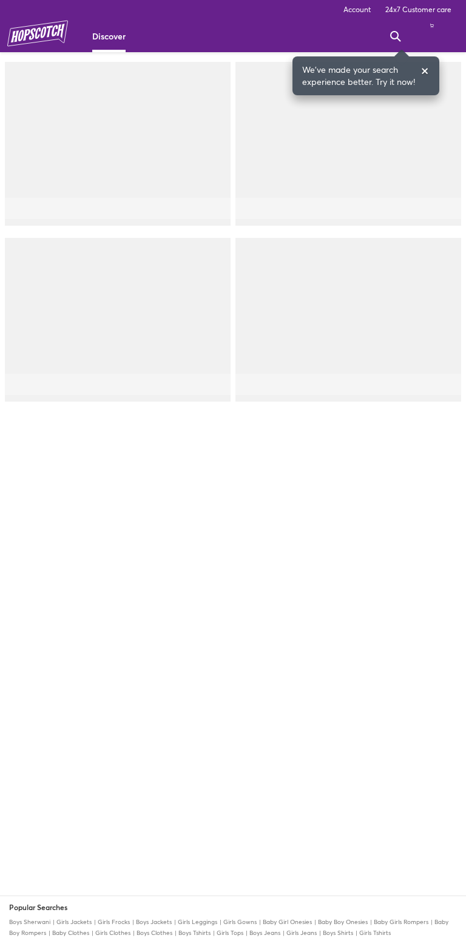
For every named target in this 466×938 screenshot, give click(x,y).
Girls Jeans (302, 933)
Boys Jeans (265, 933)
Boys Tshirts (194, 933)
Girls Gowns (239, 922)
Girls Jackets (74, 922)
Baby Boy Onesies (343, 922)
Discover (109, 36)
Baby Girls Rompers (401, 922)
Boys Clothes (154, 933)
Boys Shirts (338, 933)
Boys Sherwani (30, 922)
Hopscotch (37, 33)
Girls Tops (230, 933)
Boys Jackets (154, 922)
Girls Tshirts (374, 933)
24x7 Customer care (418, 9)
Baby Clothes (70, 933)
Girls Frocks (114, 922)
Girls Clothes (112, 933)
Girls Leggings (197, 922)
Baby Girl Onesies (287, 922)
